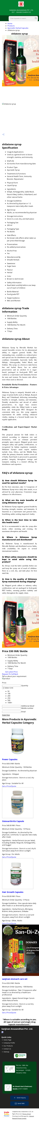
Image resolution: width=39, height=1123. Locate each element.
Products (11, 26)
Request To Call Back (10, 674)
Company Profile (9, 1043)
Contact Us (7, 1049)
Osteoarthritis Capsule (13, 821)
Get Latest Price (11, 672)
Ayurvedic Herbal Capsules (17, 28)
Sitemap (6, 1052)
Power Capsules (9, 759)
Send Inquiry (21, 1098)
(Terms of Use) (26, 1114)
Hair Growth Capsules (12, 892)
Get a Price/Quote (9, 786)
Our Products (8, 1046)
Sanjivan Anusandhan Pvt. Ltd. (21, 11)
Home (9, 23)
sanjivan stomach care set (14, 979)
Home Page (7, 1040)
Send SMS (21, 1103)
